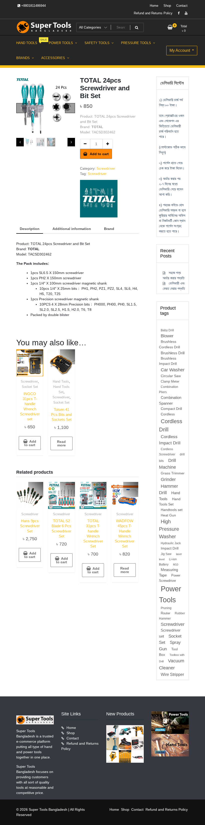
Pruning (166, 608)
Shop (167, 6)
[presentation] (21, 108)
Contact (182, 6)
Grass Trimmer (172, 473)
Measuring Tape (168, 572)
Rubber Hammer (172, 616)
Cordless (168, 414)
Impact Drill (169, 548)
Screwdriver (105, 168)
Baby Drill (167, 330)
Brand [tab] (109, 229)
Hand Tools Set (169, 501)
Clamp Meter (170, 381)
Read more (61, 443)
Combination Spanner (170, 400)
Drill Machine (167, 464)
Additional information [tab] (71, 229)
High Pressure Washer (169, 529)
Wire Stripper (172, 674)
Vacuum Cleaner (171, 664)
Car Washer (172, 369)
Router (165, 613)
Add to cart (99, 154)
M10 (175, 564)
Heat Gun (168, 515)
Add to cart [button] (30, 443)
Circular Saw (171, 376)
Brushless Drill (172, 353)
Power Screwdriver (169, 578)
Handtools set (171, 510)
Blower (167, 336)
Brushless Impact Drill (168, 361)
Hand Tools (61, 381)
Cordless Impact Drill (169, 439)
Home (154, 6)
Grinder (168, 479)
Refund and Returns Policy (153, 13)
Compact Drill (171, 409)
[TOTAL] (99, 198)
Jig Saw (166, 554)
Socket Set (30, 387)
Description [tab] (30, 229)
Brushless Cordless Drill (169, 344)
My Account (180, 50)
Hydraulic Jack (171, 543)
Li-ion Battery (168, 562)
